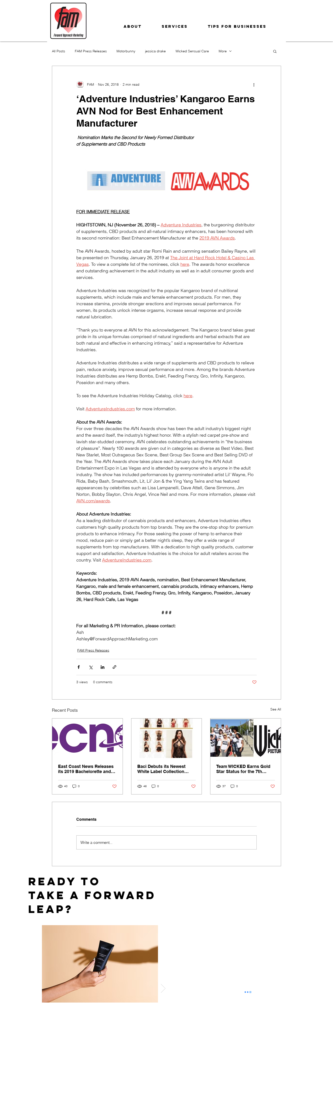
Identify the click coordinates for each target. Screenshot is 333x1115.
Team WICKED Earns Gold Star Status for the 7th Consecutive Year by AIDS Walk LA (243, 769)
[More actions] (254, 84)
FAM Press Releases (91, 51)
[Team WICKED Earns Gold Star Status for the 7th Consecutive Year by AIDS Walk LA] (245, 738)
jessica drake (155, 51)
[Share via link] (114, 667)
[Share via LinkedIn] (102, 667)
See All (275, 709)
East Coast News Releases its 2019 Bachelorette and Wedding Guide (86, 769)
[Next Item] (163, 988)
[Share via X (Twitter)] (90, 667)
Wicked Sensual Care (192, 51)
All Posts (58, 51)
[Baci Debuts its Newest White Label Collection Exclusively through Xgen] (166, 738)
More (223, 51)
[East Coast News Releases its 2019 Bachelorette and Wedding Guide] (87, 738)
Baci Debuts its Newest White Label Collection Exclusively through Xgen (164, 769)
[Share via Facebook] (78, 667)
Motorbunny (126, 51)
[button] (275, 51)
